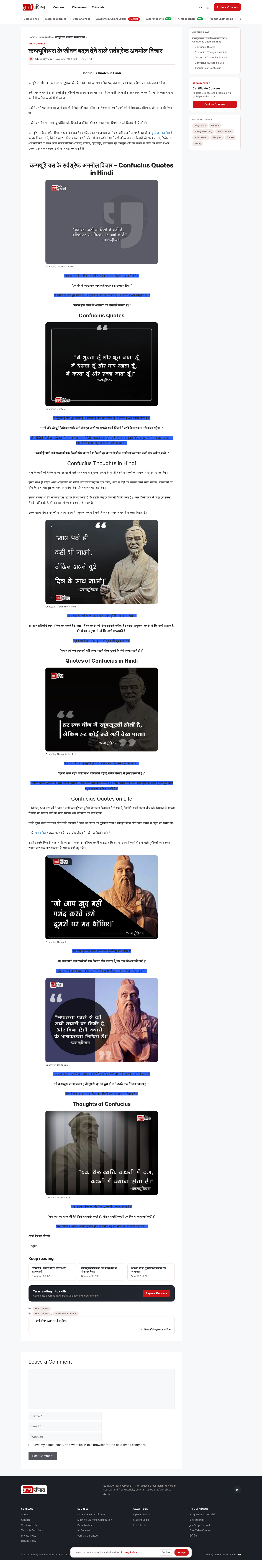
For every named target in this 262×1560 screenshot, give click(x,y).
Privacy (209, 1554)
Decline (165, 1552)
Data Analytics (81, 18)
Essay (198, 143)
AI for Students (158, 18)
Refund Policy (28, 1540)
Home (32, 37)
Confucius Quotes (205, 47)
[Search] (200, 7)
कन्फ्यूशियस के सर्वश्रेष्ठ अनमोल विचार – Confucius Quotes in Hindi (209, 40)
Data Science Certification (91, 1514)
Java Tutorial (196, 1519)
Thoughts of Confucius (208, 67)
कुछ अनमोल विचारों (162, 133)
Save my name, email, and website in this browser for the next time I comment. (89, 1445)
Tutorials (99, 7)
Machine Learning (55, 18)
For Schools (139, 1525)
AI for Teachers (190, 18)
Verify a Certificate (88, 1535)
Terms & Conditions (32, 1530)
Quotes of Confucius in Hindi (211, 57)
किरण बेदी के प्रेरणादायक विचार (157, 1329)
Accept (181, 1552)
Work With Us (29, 1525)
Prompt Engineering (221, 18)
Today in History (203, 131)
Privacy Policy (28, 1535)
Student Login (141, 1519)
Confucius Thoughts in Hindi (211, 52)
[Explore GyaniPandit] (209, 7)
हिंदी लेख (193, 1535)
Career (230, 137)
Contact (25, 1519)
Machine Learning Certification (94, 1519)
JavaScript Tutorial (199, 1525)
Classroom (79, 7)
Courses (60, 7)
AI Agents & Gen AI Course (117, 18)
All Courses (83, 1530)
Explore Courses (227, 7)
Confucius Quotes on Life (209, 62)
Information (201, 137)
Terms (218, 1554)
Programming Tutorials (202, 1514)
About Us (26, 1514)
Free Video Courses (200, 1530)
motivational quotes (65, 1313)
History (215, 125)
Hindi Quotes (45, 37)
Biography (200, 125)
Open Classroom (142, 1514)
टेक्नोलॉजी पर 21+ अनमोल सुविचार (51, 1320)
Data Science (31, 18)
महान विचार (41, 833)
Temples (217, 137)
